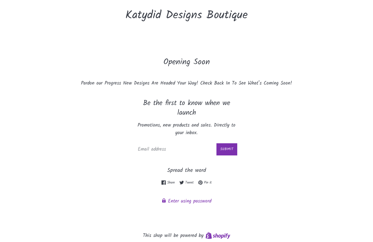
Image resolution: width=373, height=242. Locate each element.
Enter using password (188, 201)
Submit (226, 149)
